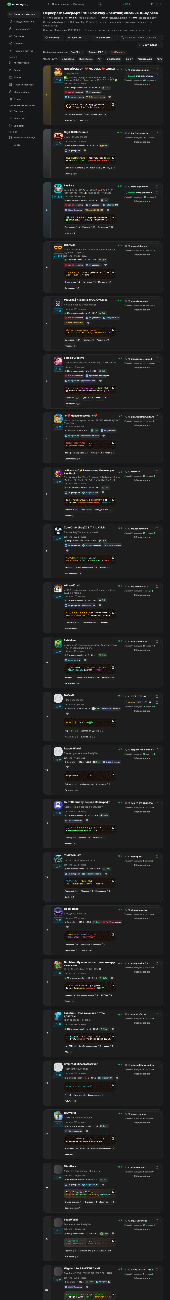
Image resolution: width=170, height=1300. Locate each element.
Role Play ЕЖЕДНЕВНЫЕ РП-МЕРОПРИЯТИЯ (88, 1273)
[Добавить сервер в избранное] (109, 97)
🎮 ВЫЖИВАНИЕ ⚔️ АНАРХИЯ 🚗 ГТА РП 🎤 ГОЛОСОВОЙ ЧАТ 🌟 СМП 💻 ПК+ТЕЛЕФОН (88, 191)
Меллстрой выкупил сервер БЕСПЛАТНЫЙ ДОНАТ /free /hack (92, 422)
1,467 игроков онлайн (76, 200)
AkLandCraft (72, 585)
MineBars (70, 1166)
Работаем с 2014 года (76, 1068)
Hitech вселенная (74, 700)
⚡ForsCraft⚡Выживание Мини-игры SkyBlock (89, 472)
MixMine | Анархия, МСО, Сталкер (86, 299)
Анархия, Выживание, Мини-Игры (82, 1171)
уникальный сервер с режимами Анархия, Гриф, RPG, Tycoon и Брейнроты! (90, 646)
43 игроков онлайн (75, 1126)
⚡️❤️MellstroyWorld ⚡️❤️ (80, 415)
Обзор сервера (142, 84)
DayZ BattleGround (76, 132)
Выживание (86, 59)
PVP (99, 59)
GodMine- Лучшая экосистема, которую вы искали (90, 964)
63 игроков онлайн (75, 978)
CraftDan (70, 244)
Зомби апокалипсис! (75, 137)
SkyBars (69, 185)
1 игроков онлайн (75, 541)
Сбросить (119, 52)
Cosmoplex (71, 908)
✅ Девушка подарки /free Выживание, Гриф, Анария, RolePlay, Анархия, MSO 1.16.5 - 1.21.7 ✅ (90, 79)
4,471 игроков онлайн (76, 487)
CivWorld (70, 1112)
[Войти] (151, 4)
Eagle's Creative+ (75, 357)
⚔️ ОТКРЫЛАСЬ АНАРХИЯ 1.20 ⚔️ (82, 969)
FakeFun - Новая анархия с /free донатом (84, 1015)
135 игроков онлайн (76, 868)
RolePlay (76, 52)
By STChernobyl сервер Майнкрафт (87, 802)
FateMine (70, 640)
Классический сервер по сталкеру (83, 806)
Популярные (68, 59)
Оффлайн (71, 430)
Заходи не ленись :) (75, 913)
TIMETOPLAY (72, 855)
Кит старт (162, 59)
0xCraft (69, 695)
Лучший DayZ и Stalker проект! (81, 532)
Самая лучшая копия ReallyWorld (82, 753)
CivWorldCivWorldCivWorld (78, 1117)
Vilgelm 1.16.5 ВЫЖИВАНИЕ (82, 1268)
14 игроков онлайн (75, 1233)
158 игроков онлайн (76, 145)
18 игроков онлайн (75, 313)
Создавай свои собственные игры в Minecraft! (90, 362)
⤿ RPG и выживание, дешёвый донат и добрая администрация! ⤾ (90, 251)
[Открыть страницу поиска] (100, 4)
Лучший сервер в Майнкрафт (80, 304)
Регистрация (144, 59)
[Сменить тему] (159, 4)
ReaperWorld (72, 748)
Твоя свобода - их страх (77, 1019)
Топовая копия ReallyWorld (78, 1224)
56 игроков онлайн (75, 1179)
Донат (129, 59)
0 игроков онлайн (75, 600)
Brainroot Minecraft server (81, 1064)
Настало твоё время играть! (79, 860)
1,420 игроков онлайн (77, 87)
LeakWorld (71, 1219)
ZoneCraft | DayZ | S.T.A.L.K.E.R (84, 527)
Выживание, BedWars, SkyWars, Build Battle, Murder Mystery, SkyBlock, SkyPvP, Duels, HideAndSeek (92, 478)
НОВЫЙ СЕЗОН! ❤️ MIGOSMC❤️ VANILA (89, 68)
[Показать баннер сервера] (113, 104)
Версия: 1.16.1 (95, 52)
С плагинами (114, 59)
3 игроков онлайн (75, 260)
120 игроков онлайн (76, 1029)
